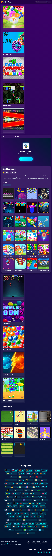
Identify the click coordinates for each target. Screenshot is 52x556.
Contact (43, 543)
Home (5, 136)
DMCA (38, 543)
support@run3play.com (8, 543)
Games (33, 541)
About (38, 541)
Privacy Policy (32, 543)
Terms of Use (44, 541)
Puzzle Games (11, 136)
